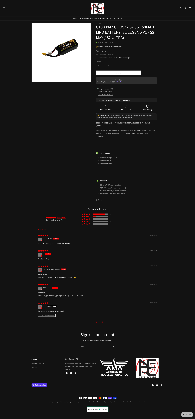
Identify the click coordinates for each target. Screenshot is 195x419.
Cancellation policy (132, 402)
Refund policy (78, 402)
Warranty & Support (37, 364)
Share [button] (100, 200)
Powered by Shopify (67, 402)
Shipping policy (108, 402)
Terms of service (97, 402)
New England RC (57, 402)
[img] (43, 235)
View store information (105, 95)
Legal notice (142, 402)
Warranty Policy (113, 100)
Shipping (98, 54)
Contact (34, 367)
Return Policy (126, 100)
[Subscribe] (113, 346)
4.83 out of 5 (61, 218)
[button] (4, 8)
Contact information (119, 402)
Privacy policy (87, 402)
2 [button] (96, 322)
